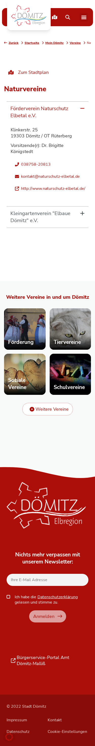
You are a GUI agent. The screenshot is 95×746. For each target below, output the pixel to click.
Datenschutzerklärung (57, 597)
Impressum (17, 720)
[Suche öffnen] (68, 17)
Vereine (75, 43)
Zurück (13, 43)
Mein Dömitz (54, 43)
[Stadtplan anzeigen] (55, 17)
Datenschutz (18, 731)
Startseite (32, 43)
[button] (29, 15)
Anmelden (43, 616)
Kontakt (55, 720)
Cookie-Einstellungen (67, 731)
